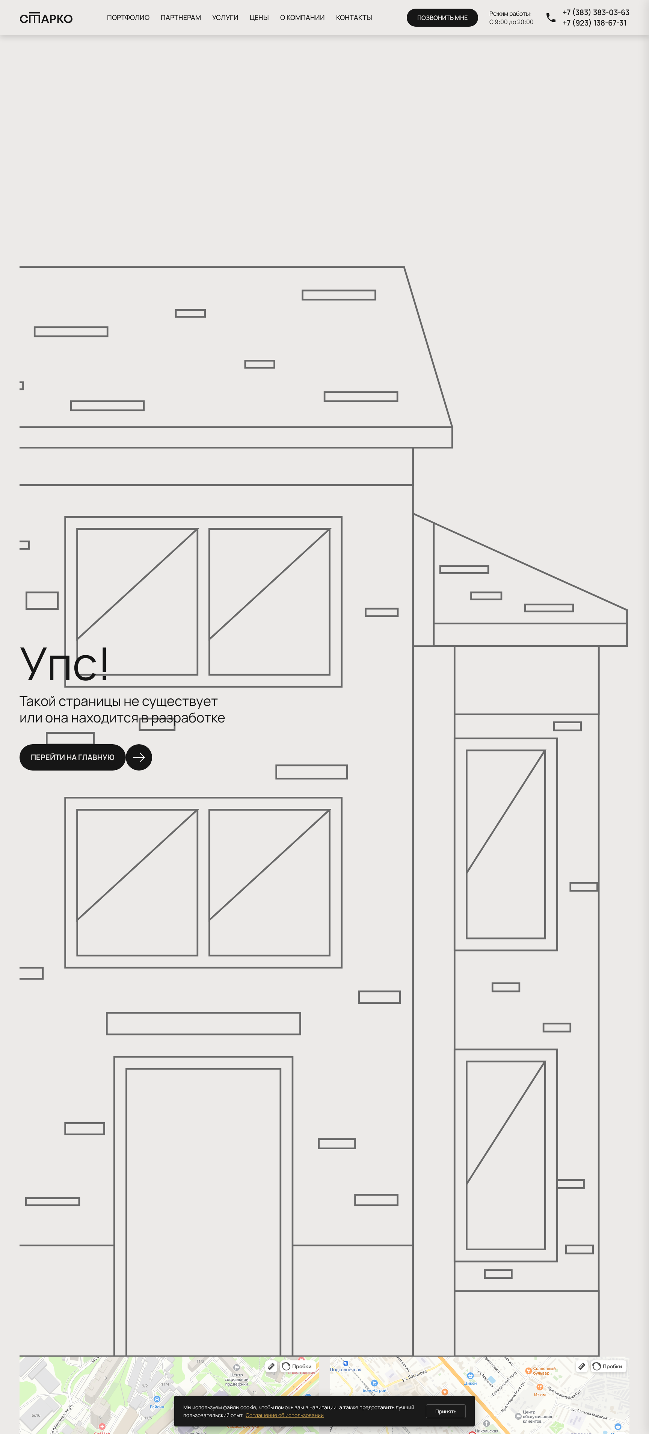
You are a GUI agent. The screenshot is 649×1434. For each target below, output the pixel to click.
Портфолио (128, 17)
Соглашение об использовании (285, 1415)
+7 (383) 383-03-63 (596, 12)
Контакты (354, 17)
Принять (445, 1411)
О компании (302, 17)
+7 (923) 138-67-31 (594, 23)
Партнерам (181, 17)
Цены (259, 17)
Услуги (225, 17)
